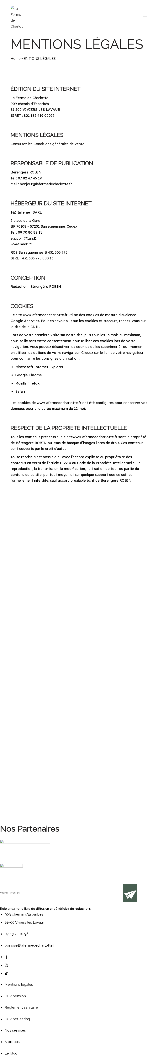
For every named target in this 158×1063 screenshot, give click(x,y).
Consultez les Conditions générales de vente (47, 144)
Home (16, 58)
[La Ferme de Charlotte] (17, 17)
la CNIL (33, 327)
